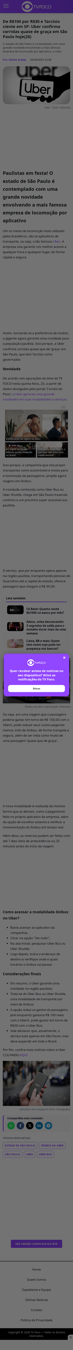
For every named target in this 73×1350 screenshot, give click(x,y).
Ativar (36, 688)
